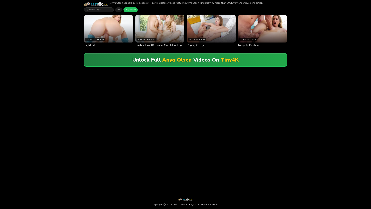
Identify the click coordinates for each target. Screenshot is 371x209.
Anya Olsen (131, 9)
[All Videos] (118, 9)
